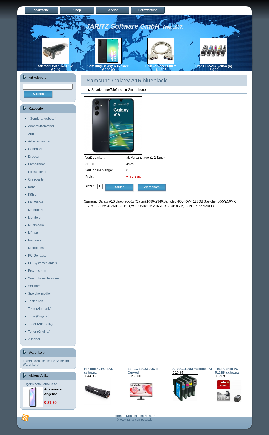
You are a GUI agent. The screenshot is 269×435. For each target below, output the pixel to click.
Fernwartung (147, 10)
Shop (77, 10)
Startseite (41, 10)
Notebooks (36, 248)
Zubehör (34, 339)
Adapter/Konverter (41, 126)
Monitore (34, 217)
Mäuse (33, 233)
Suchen (38, 94)
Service (112, 10)
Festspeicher (37, 172)
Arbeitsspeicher (39, 141)
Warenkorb (152, 187)
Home (119, 416)
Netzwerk (35, 240)
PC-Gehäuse (37, 255)
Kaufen (119, 187)
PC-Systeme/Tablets (42, 263)
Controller (35, 149)
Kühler (33, 195)
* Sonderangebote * (42, 118)
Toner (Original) (39, 331)
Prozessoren (37, 271)
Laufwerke (35, 202)
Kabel (32, 187)
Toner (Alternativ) (40, 324)
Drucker (33, 156)
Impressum (147, 416)
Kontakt (131, 416)
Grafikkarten (36, 179)
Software (34, 286)
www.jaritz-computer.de (136, 419)
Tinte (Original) (38, 316)
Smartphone (137, 90)
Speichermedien (40, 293)
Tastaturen (35, 301)
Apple (32, 134)
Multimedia (36, 225)
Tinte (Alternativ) (39, 309)
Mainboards (36, 210)
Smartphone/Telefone (43, 278)
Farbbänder (36, 164)
